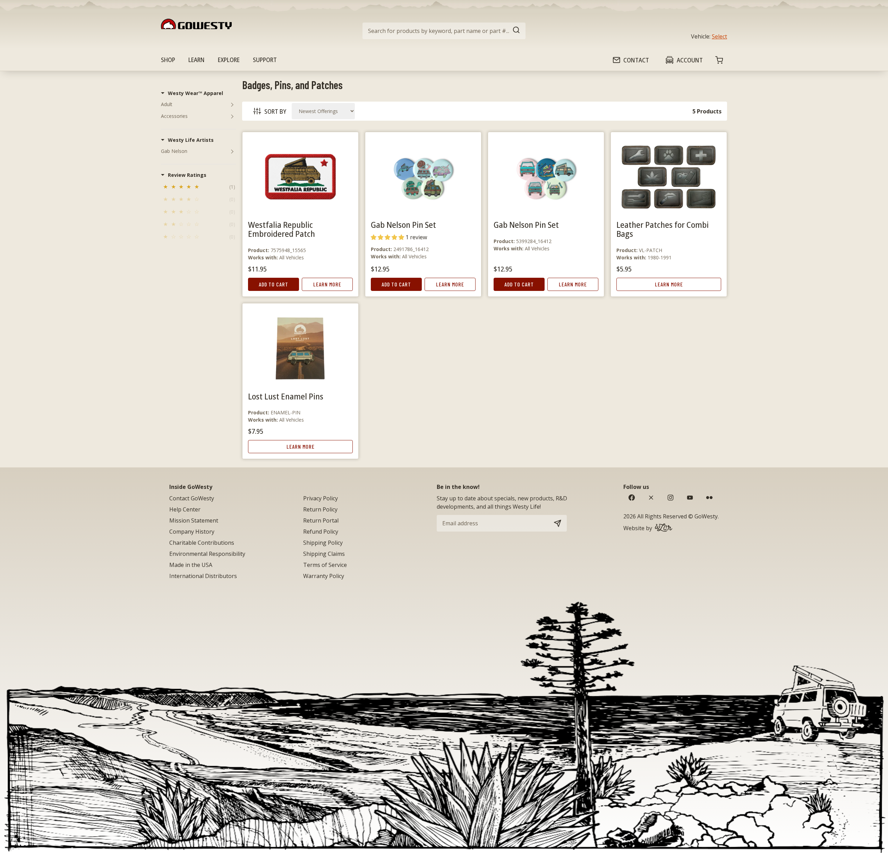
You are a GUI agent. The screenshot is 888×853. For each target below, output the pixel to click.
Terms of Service (325, 565)
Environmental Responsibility (207, 554)
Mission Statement (193, 520)
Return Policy (320, 509)
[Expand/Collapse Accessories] (232, 116)
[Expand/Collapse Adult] (232, 104)
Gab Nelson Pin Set (403, 224)
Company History (191, 531)
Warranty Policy (323, 576)
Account (690, 60)
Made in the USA (190, 565)
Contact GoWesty (191, 498)
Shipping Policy (323, 542)
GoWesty (706, 516)
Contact (636, 60)
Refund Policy (320, 531)
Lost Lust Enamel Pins (285, 396)
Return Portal (321, 520)
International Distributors (203, 576)
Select (719, 36)
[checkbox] (198, 188)
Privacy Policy (320, 498)
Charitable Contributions (201, 542)
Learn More (327, 284)
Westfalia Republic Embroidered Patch (281, 229)
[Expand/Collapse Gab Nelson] (232, 151)
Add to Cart (273, 284)
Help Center (184, 509)
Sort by (275, 111)
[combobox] (444, 31)
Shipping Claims (324, 554)
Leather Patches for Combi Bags (662, 229)
